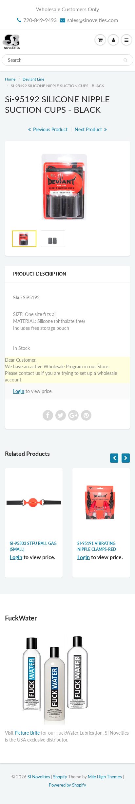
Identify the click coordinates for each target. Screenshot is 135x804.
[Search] (125, 60)
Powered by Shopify (67, 785)
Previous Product (50, 129)
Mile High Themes (105, 776)
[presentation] (114, 458)
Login (18, 391)
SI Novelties (39, 776)
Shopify (60, 776)
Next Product (89, 129)
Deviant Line (33, 79)
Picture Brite (27, 733)
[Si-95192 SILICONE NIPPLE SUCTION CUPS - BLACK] (67, 187)
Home (10, 79)
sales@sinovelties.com (92, 20)
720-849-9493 (40, 20)
